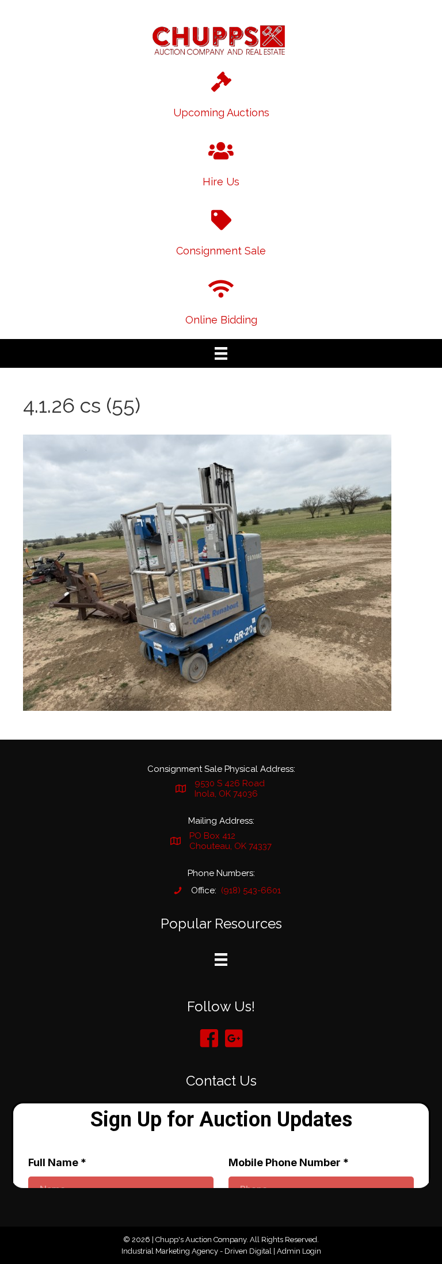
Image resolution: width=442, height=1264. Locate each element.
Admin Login (299, 1251)
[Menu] (221, 353)
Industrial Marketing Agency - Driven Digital (196, 1251)
